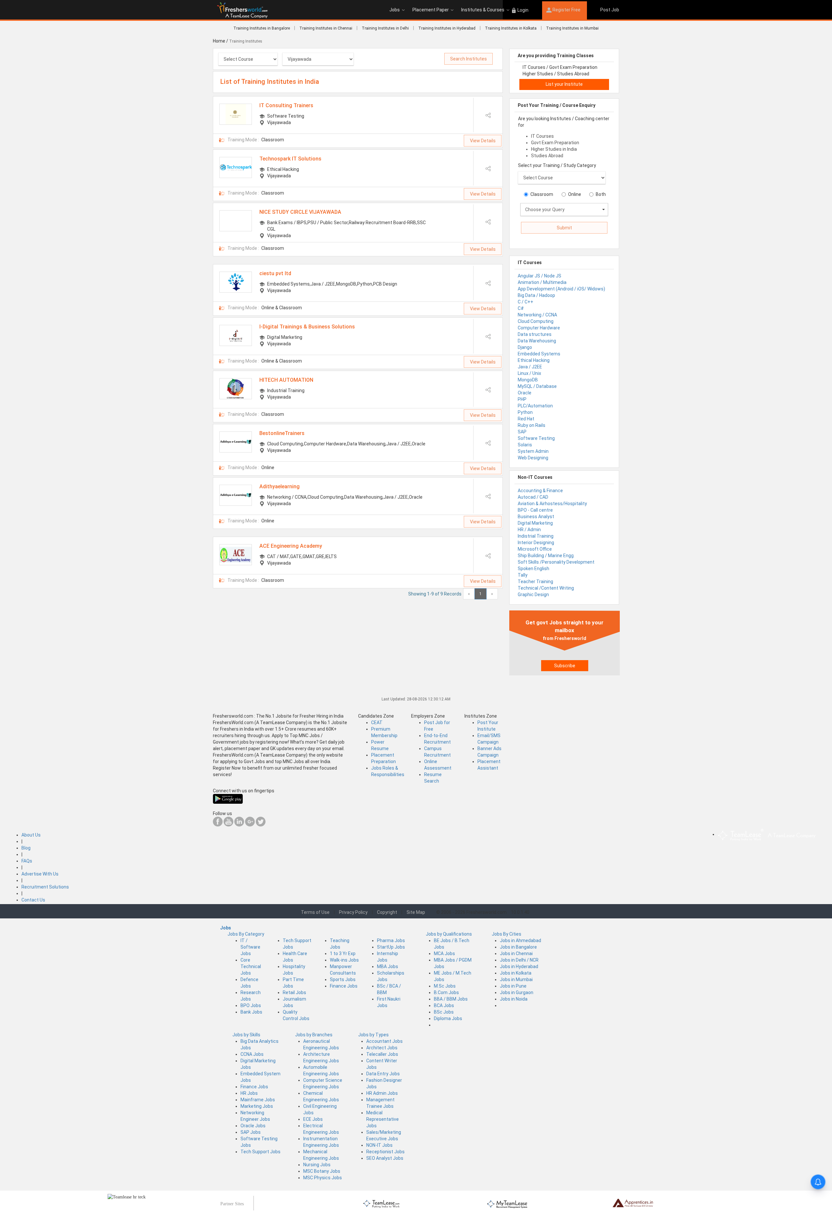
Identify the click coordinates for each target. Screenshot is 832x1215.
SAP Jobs (250, 1132)
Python (525, 412)
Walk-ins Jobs (344, 960)
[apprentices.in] (633, 1202)
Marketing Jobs (256, 1106)
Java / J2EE (530, 366)
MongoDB (528, 379)
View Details (483, 140)
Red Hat (526, 418)
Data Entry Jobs (383, 1073)
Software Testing (536, 438)
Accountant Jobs (384, 1041)
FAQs (26, 860)
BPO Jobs (250, 1005)
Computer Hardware (539, 327)
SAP (522, 431)
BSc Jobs (444, 1012)
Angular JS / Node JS (539, 275)
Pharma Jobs (391, 940)
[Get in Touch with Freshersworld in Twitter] (261, 824)
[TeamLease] (381, 1202)
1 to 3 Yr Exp (343, 953)
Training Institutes (246, 41)
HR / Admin (529, 529)
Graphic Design (533, 594)
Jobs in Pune (513, 986)
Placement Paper (430, 9)
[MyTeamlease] (507, 1203)
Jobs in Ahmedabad (520, 940)
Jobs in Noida (513, 999)
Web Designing (533, 457)
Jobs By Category (246, 934)
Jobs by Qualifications (449, 934)
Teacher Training (535, 581)
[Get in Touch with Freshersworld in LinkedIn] (239, 824)
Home (219, 41)
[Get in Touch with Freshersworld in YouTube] (228, 824)
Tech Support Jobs (260, 1151)
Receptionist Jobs (385, 1151)
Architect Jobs (381, 1047)
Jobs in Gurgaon (516, 992)
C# (521, 308)
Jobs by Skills (246, 1034)
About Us (31, 835)
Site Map (416, 912)
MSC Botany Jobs (321, 1171)
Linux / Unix (529, 373)
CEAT (377, 722)
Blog (26, 847)
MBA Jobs (387, 966)
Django (525, 347)
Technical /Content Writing (546, 588)
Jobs (394, 9)
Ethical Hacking (534, 360)
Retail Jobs (294, 992)
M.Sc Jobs (445, 986)
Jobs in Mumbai (516, 979)
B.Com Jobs (446, 992)
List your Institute (564, 84)
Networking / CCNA (537, 314)
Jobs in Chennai (516, 953)
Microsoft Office (535, 549)
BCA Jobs (444, 1005)
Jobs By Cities (506, 934)
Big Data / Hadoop (536, 295)
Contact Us (33, 899)
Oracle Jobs (253, 1125)
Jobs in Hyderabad (519, 966)
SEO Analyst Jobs (384, 1158)
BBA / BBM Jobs (451, 999)
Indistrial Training (535, 536)
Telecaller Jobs (382, 1054)
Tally (522, 575)
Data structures (535, 334)
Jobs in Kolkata (515, 973)
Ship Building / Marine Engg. (546, 555)
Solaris (525, 444)
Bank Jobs (251, 1012)
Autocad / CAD (533, 497)
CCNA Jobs (252, 1054)
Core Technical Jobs (250, 966)
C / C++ (525, 301)
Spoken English (533, 568)
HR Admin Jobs (382, 1093)
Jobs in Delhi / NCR (519, 960)
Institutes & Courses (482, 9)
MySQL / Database (537, 386)
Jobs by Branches (313, 1034)
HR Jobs (249, 1093)
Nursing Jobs (317, 1164)
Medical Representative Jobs (382, 1119)
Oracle (524, 392)
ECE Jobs (313, 1119)
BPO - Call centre (535, 510)
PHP (522, 399)
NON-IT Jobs (379, 1145)
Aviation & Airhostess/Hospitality (552, 503)
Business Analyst (536, 516)
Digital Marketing (535, 523)
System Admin (533, 451)
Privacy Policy (353, 912)
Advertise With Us (39, 873)
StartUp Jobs (391, 947)
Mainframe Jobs (257, 1099)
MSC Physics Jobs (322, 1177)
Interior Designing (536, 542)
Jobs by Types (373, 1034)
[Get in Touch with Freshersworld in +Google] (250, 824)
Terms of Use (315, 912)
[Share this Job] (488, 115)
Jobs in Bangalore (518, 947)
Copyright (387, 912)
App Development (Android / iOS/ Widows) (561, 288)
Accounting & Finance (540, 490)
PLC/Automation (535, 405)
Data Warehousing (537, 340)
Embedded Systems (539, 353)
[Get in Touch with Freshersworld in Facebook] (218, 824)
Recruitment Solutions (45, 886)
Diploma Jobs (448, 1018)
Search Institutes (468, 58)
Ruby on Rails (531, 425)
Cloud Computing (535, 321)
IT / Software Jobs (250, 947)
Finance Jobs (344, 986)
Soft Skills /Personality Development (556, 562)
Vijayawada (279, 122)
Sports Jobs (343, 979)
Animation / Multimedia (542, 282)
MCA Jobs (444, 953)
